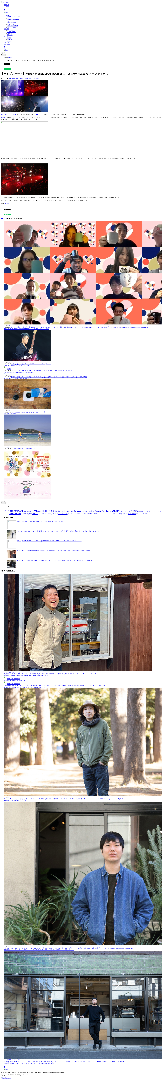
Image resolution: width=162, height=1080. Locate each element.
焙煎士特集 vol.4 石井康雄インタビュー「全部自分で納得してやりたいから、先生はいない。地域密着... (61, 560)
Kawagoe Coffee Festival (83, 511)
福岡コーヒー (116, 513)
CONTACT (7, 6)
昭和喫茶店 (90, 513)
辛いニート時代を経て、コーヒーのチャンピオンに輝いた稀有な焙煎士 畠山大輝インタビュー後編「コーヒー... (64, 531)
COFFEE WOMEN (12, 26)
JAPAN (9, 33)
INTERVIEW (8, 15)
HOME (10, 57)
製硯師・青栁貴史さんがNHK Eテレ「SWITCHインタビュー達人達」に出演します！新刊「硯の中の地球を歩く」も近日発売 (49, 377)
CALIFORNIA (11, 32)
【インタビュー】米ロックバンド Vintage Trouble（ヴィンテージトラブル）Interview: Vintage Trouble (41, 370)
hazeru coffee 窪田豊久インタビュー (14, 680)
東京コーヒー (97, 513)
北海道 (56, 513)
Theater (125, 511)
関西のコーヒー (139, 513)
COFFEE (6, 21)
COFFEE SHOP (11, 23)
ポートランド (42, 513)
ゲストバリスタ (44, 675)
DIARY (9, 41)
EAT (35, 511)
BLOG (6, 36)
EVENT (9, 39)
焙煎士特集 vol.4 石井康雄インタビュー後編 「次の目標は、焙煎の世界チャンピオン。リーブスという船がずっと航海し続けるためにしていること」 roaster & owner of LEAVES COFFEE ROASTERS (64, 1061)
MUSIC (37, 78)
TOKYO (10, 78)
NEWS (9, 38)
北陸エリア (63, 514)
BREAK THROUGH (13, 19)
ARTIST (9, 18)
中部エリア (50, 514)
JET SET (6, 29)
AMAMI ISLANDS (11, 511)
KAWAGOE (10, 30)
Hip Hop (15, 78)
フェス (39, 329)
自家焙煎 (132, 513)
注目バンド (104, 513)
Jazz (72, 511)
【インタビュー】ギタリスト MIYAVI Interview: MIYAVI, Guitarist (31, 364)
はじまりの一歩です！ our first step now (23, 448)
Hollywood (7, 365)
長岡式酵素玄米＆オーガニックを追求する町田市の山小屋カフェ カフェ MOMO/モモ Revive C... (52, 541)
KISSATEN (10, 24)
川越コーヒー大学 (81, 513)
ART (10, 378)
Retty (14, 413)
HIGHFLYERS (31, 78)
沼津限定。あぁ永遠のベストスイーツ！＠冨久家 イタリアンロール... (43, 521)
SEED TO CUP (11, 27)
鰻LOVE (145, 513)
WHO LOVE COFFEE (13, 16)
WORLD (9, 35)
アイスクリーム (148, 511)
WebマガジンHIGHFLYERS (9, 114)
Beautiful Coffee (28, 511)
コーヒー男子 (33, 329)
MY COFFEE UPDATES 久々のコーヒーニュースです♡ (29, 412)
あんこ (142, 511)
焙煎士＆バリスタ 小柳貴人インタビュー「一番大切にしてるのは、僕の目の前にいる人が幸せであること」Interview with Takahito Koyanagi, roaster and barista (51, 674)
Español (39, 511)
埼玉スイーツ (72, 514)
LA (11, 365)
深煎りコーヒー (110, 513)
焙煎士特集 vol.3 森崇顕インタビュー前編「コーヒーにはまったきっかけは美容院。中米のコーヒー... (60, 550)
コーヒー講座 (45, 329)
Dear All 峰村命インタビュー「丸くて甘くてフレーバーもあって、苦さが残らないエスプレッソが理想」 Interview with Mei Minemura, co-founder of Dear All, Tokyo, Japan (54, 685)
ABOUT (6, 5)
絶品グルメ (123, 514)
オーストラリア (155, 511)
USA (10, 329)
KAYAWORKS (22, 78)
